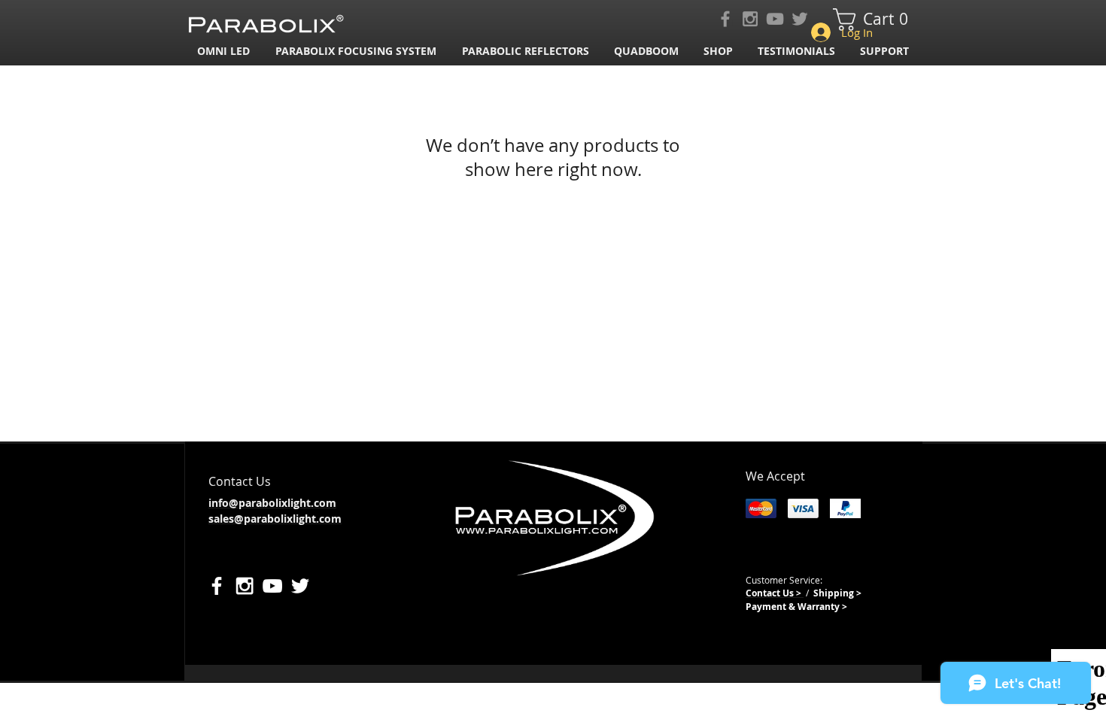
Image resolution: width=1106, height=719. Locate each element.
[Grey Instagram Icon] (750, 18)
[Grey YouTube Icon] (774, 18)
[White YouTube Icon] (272, 586)
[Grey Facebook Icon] (725, 18)
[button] (357, 51)
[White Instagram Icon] (244, 586)
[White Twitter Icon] (300, 586)
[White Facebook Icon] (217, 586)
